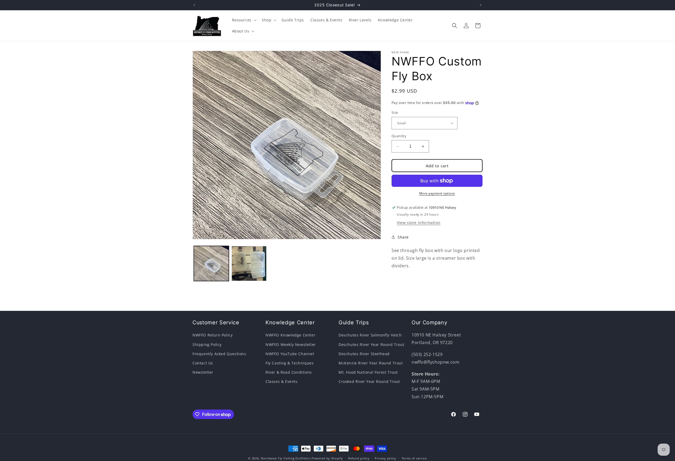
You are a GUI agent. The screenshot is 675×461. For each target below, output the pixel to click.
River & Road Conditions (289, 372)
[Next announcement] (480, 5)
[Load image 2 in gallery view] (249, 263)
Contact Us (202, 362)
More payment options (437, 193)
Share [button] (403, 237)
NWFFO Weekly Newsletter (291, 344)
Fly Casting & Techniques (290, 362)
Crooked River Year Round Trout (369, 381)
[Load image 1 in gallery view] (211, 263)
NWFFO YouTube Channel (290, 353)
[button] (244, 20)
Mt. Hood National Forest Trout (368, 372)
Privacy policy (385, 458)
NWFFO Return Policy (212, 335)
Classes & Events (282, 381)
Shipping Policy (207, 344)
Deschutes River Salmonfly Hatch (370, 335)
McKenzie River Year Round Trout (371, 362)
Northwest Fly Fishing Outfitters (286, 458)
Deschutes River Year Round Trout (371, 344)
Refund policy (358, 458)
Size (395, 112)
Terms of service (414, 458)
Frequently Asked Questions (219, 353)
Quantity (399, 136)
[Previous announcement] (194, 5)
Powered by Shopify (327, 458)
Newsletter (202, 372)
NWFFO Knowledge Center (290, 335)
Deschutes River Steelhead (364, 353)
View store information (418, 222)
